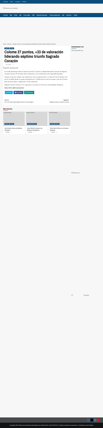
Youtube (24, 1)
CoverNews (81, 425)
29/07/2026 (7, 132)
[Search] (99, 15)
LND (63, 15)
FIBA (33, 15)
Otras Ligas (26, 15)
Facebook (5, 1)
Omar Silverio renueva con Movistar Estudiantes (34, 129)
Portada (5, 15)
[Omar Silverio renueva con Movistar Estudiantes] (36, 119)
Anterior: (19, 101)
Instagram (17, 1)
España (6, 48)
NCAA (15, 15)
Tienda (75, 15)
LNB (20, 15)
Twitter (11, 1)
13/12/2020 (8, 64)
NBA (11, 15)
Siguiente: (59, 101)
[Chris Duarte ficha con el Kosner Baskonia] (59, 119)
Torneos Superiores (54, 15)
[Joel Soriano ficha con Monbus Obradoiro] (14, 119)
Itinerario (68, 15)
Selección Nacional (42, 15)
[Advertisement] (51, 29)
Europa (11, 48)
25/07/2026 (30, 132)
